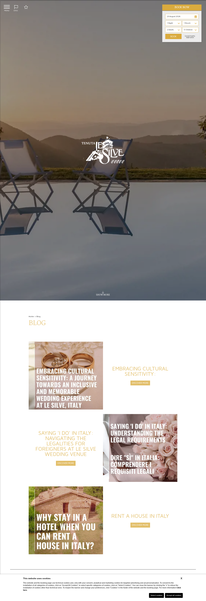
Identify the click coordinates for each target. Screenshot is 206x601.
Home (31, 316)
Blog (38, 316)
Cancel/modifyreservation (190, 36)
